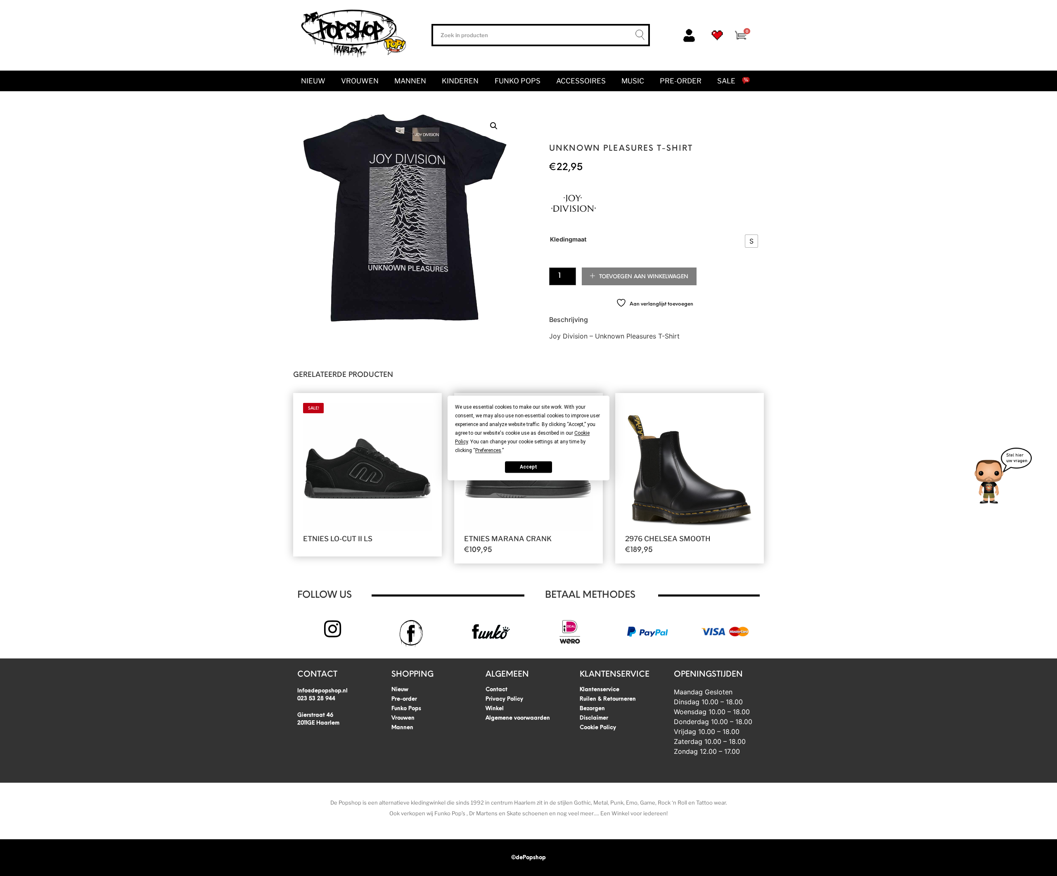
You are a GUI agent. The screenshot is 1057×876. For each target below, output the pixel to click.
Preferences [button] (488, 450)
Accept (528, 467)
